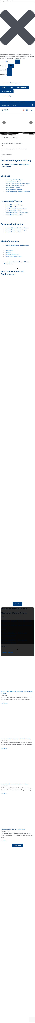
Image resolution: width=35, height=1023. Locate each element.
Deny (11, 87)
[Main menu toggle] (31, 110)
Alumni (12, 102)
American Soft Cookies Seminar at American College (15, 784)
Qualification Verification (19, 102)
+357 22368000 (5, 105)
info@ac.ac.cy (13, 105)
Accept (4, 87)
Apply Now (4, 629)
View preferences (22, 87)
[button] (17, 28)
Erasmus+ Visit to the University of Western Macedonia (15, 739)
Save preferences (6, 91)
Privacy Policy (7, 96)
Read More (4, 646)
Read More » (4, 703)
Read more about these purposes (13, 83)
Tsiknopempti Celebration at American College (13, 829)
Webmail (8, 102)
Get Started (4, 617)
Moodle (3, 102)
